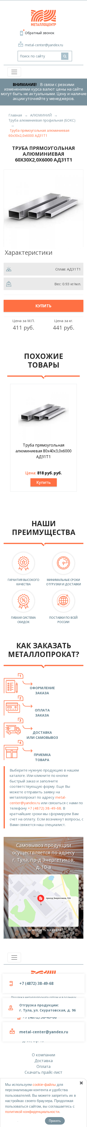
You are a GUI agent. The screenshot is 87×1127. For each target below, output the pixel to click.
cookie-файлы (44, 1084)
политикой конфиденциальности (32, 1112)
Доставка (44, 1060)
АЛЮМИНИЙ (41, 115)
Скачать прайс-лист (43, 1072)
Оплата (43, 1066)
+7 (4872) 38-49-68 (44, 808)
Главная (15, 115)
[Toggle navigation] (14, 72)
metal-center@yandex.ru (44, 45)
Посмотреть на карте (43, 929)
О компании (43, 1055)
